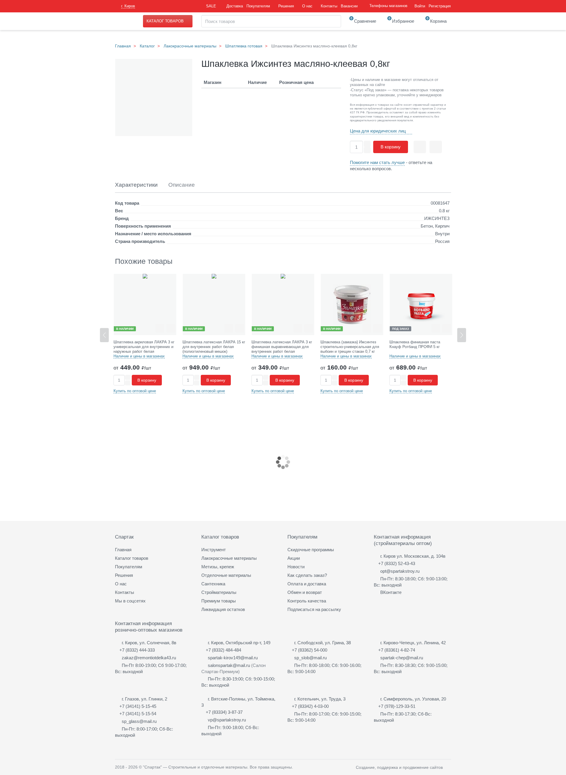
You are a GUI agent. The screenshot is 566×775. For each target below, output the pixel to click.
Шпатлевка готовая (243, 46)
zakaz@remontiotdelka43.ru (149, 657)
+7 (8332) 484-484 (223, 650)
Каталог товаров (165, 21)
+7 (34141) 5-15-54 (137, 713)
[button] (461, 335)
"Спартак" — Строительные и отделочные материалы (195, 767)
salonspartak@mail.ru (229, 665)
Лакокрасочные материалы (190, 46)
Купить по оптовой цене (134, 391)
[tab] (136, 185)
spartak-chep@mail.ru (401, 657)
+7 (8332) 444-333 (137, 650)
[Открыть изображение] (153, 98)
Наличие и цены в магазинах (139, 356)
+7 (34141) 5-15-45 (137, 706)
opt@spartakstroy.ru (399, 571)
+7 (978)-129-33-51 (396, 706)
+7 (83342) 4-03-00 (310, 706)
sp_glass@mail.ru (139, 721)
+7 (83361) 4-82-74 (396, 650)
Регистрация (440, 6)
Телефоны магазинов (388, 6)
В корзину (391, 146)
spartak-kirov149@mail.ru (233, 657)
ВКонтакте (391, 592)
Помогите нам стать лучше (377, 162)
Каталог (147, 46)
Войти (419, 6)
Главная (123, 46)
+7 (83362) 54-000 (309, 650)
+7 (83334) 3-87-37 (224, 712)
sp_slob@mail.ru (310, 657)
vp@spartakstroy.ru (227, 719)
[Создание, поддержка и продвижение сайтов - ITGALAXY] (449, 767)
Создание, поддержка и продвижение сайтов (399, 767)
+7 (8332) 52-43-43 (396, 563)
